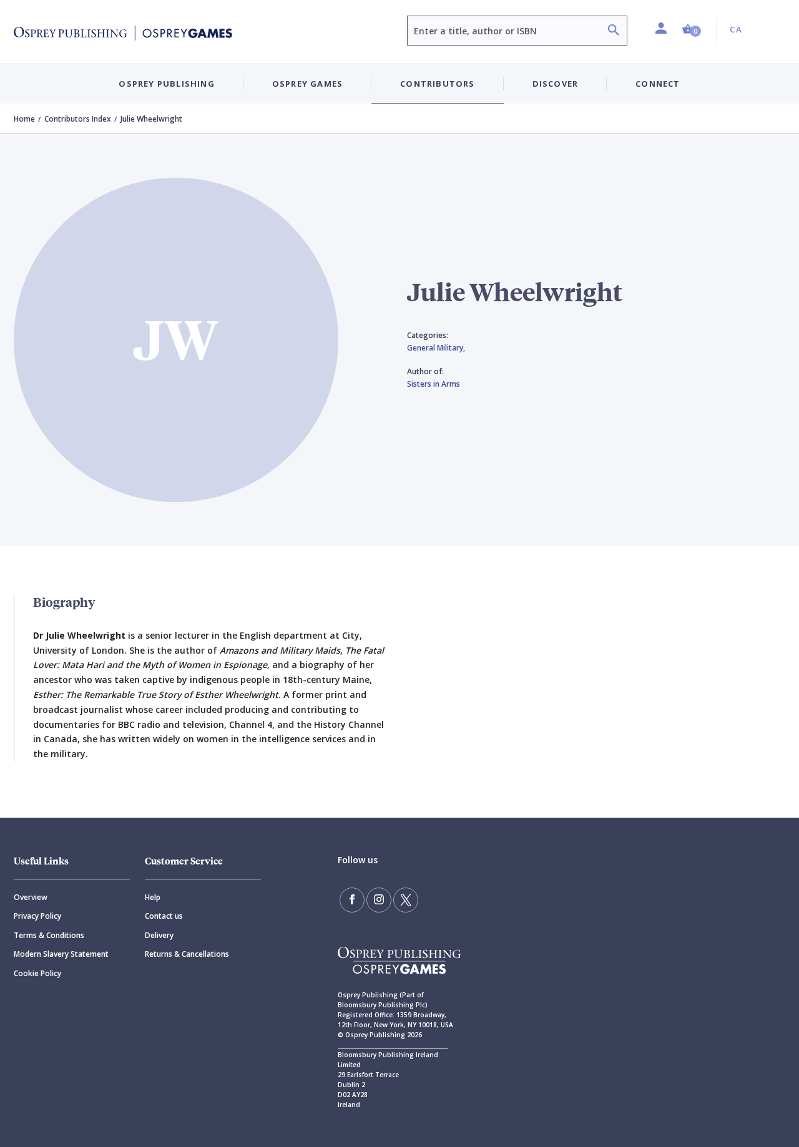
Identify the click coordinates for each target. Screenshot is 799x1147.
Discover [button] (555, 83)
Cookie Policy (37, 973)
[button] (691, 30)
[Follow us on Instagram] (378, 900)
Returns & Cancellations (187, 954)
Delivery (159, 935)
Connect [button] (657, 83)
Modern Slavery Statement (61, 954)
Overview (30, 897)
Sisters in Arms (433, 384)
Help (152, 897)
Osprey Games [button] (307, 83)
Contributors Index (77, 119)
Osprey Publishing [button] (166, 83)
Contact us (164, 916)
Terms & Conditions (49, 935)
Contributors (437, 83)
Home (24, 119)
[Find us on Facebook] (352, 900)
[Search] (613, 31)
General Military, (436, 347)
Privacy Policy (37, 916)
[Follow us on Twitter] (405, 900)
